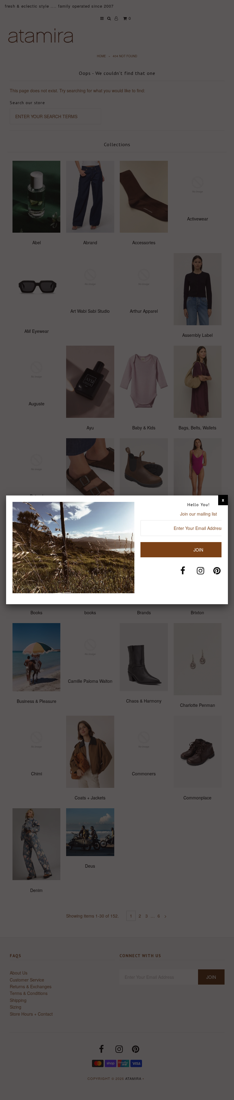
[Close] (223, 499)
